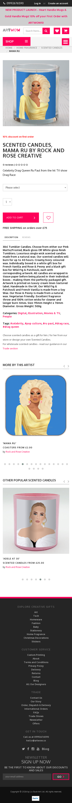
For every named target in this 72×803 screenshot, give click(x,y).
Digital (22, 313)
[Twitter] (23, 749)
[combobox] (35, 187)
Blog (36, 680)
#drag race (62, 323)
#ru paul (48, 323)
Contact (36, 677)
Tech (36, 615)
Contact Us (36, 697)
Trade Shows (36, 716)
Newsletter (36, 719)
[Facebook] (28, 749)
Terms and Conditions (36, 662)
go (59, 776)
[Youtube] (38, 749)
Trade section (10, 348)
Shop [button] (10, 41)
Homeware (36, 619)
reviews (26, 237)
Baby (36, 626)
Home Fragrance (26, 47)
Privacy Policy (36, 666)
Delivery (36, 669)
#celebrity (16, 323)
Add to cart (14, 217)
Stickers (36, 641)
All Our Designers (36, 684)
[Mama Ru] (36, 405)
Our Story (36, 701)
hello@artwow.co (36, 740)
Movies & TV (52, 313)
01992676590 (15, 3)
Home (9, 47)
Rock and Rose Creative (18, 451)
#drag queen (11, 326)
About (36, 658)
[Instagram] (33, 749)
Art (36, 612)
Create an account (58, 3)
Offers (36, 723)
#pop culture (33, 323)
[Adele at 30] (36, 521)
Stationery (36, 630)
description (11, 237)
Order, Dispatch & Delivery (36, 705)
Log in (37, 3)
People (7, 316)
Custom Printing (36, 655)
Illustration (35, 313)
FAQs (36, 712)
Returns (36, 673)
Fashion (36, 623)
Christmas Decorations (36, 637)
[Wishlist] (57, 31)
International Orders (36, 708)
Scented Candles (51, 47)
